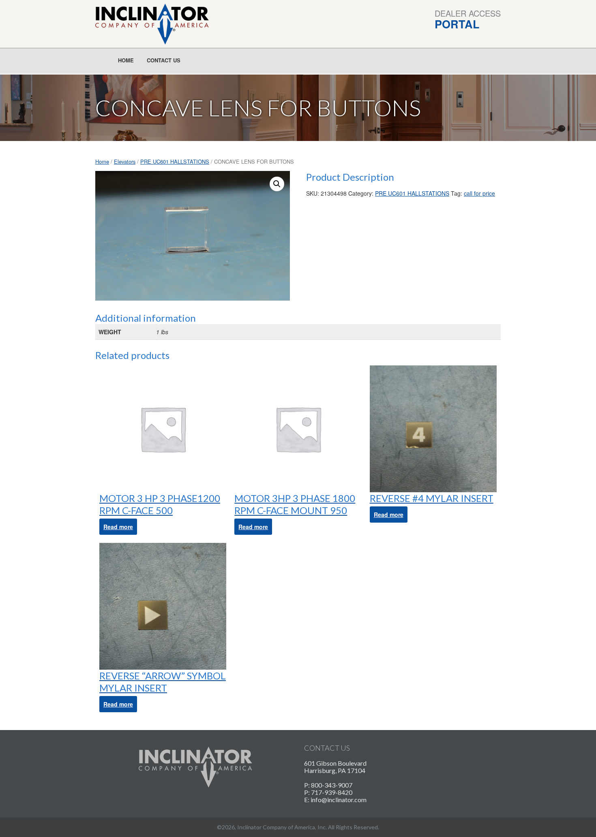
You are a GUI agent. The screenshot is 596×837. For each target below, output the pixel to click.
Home (126, 60)
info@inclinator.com (339, 799)
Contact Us (163, 60)
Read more (118, 527)
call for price (479, 193)
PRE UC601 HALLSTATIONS (174, 161)
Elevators (124, 161)
